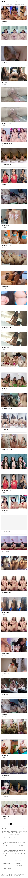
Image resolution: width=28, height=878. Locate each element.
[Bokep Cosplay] (14, 645)
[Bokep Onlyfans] (14, 665)
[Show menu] (26, 1)
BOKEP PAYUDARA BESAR (8, 470)
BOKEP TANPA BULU (6, 123)
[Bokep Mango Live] (14, 481)
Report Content (6, 863)
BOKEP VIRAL (5, 368)
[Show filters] (20, 1)
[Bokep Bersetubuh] (14, 155)
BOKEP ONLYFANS (6, 674)
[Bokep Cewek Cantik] (14, 441)
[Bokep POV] (14, 53)
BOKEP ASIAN (5, 510)
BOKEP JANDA (5, 755)
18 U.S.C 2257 (18, 861)
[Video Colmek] (14, 543)
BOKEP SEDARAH (6, 225)
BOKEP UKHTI (5, 735)
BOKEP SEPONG (5, 796)
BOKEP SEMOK (5, 388)
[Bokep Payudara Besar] (14, 461)
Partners (4, 865)
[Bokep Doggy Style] (14, 400)
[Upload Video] (17, 1)
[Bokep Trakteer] (14, 563)
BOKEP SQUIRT (5, 775)
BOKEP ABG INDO (6, 816)
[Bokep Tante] (14, 298)
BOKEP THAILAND (6, 531)
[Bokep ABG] (14, 13)
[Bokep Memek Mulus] (14, 94)
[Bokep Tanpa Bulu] (14, 114)
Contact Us (17, 863)
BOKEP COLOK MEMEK (7, 592)
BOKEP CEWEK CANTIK (7, 449)
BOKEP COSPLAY (6, 653)
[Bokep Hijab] (14, 685)
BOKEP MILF (4, 266)
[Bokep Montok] (14, 176)
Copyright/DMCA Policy (20, 865)
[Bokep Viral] (14, 359)
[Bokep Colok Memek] (14, 583)
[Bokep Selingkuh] (14, 278)
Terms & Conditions (7, 861)
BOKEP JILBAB (5, 714)
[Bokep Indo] (14, 33)
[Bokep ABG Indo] (14, 808)
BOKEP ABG (4, 21)
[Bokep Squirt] (14, 767)
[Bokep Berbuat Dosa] (14, 135)
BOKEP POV (4, 62)
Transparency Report (7, 868)
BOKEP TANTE (5, 307)
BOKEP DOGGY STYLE (7, 408)
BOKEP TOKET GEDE (6, 245)
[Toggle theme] (23, 1)
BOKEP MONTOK (5, 184)
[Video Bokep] (14, 74)
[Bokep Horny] (14, 604)
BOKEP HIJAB (5, 694)
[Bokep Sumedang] (14, 318)
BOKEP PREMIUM (5, 205)
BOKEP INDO (5, 42)
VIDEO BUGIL (5, 429)
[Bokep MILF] (14, 257)
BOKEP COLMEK (5, 633)
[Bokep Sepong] (14, 787)
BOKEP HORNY (5, 612)
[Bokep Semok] (14, 380)
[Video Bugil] (14, 420)
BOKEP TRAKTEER (6, 572)
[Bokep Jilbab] (14, 706)
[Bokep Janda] (14, 747)
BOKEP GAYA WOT (6, 347)
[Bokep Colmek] (14, 624)
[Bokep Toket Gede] (14, 237)
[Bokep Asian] (14, 502)
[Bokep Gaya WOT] (14, 339)
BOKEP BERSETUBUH (6, 164)
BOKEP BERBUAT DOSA (7, 143)
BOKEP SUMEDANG (6, 327)
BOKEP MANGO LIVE (6, 490)
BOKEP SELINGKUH (6, 286)
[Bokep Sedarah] (14, 216)
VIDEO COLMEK (5, 551)
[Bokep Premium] (14, 196)
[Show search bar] (14, 1)
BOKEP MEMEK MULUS (7, 103)
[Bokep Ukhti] (14, 726)
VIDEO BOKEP (5, 82)
